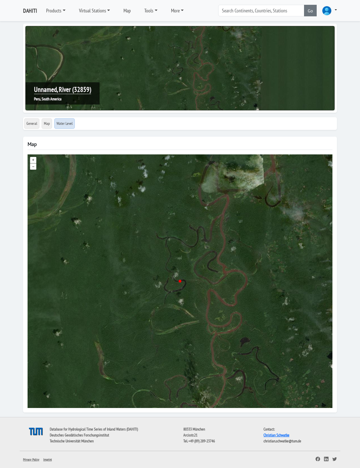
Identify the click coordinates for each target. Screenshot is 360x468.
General (31, 123)
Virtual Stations (92, 10)
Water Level (65, 123)
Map (127, 10)
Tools (148, 10)
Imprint (47, 459)
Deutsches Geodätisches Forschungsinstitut (79, 435)
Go (310, 11)
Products (53, 10)
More (175, 10)
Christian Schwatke (276, 435)
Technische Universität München (72, 440)
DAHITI (30, 10)
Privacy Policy (31, 459)
